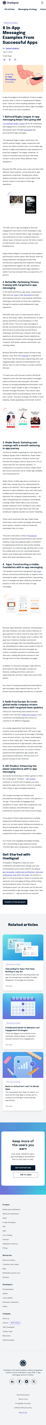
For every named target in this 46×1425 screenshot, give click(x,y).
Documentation (8, 1289)
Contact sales (8, 1331)
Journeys (6, 1239)
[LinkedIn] (12, 1381)
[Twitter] (33, 1381)
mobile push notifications (25, 872)
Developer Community (10, 1302)
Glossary (6, 1277)
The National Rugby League (14, 123)
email (27, 875)
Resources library (9, 1260)
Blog (4, 1269)
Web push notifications (11, 1214)
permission (32, 535)
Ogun (39, 571)
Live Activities (7, 1235)
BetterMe (28, 295)
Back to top (23, 1412)
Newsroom (6, 1336)
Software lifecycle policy (23, 1408)
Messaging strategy (27, 9)
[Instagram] (26, 1381)
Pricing (5, 1248)
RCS (4, 1227)
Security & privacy (23, 1395)
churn (16, 295)
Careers (5, 1323)
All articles (9, 9)
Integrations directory (10, 1244)
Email (4, 1218)
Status (5, 1306)
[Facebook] (19, 1381)
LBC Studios (31, 779)
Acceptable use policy (23, 1403)
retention (25, 355)
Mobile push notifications (11, 1209)
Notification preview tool (11, 1273)
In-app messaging (9, 1222)
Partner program (8, 1340)
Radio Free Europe (29, 715)
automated (27, 130)
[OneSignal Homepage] (10, 2)
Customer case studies (11, 1264)
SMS (4, 1231)
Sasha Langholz (12, 48)
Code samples (8, 1298)
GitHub (5, 1294)
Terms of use (23, 1399)
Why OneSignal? (9, 1327)
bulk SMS (17, 875)
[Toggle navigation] (42, 3)
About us (6, 1318)
